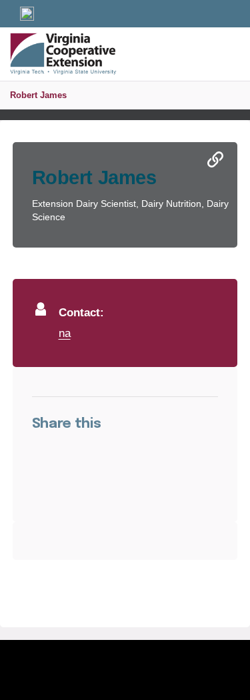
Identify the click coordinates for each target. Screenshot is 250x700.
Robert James (38, 95)
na (65, 333)
